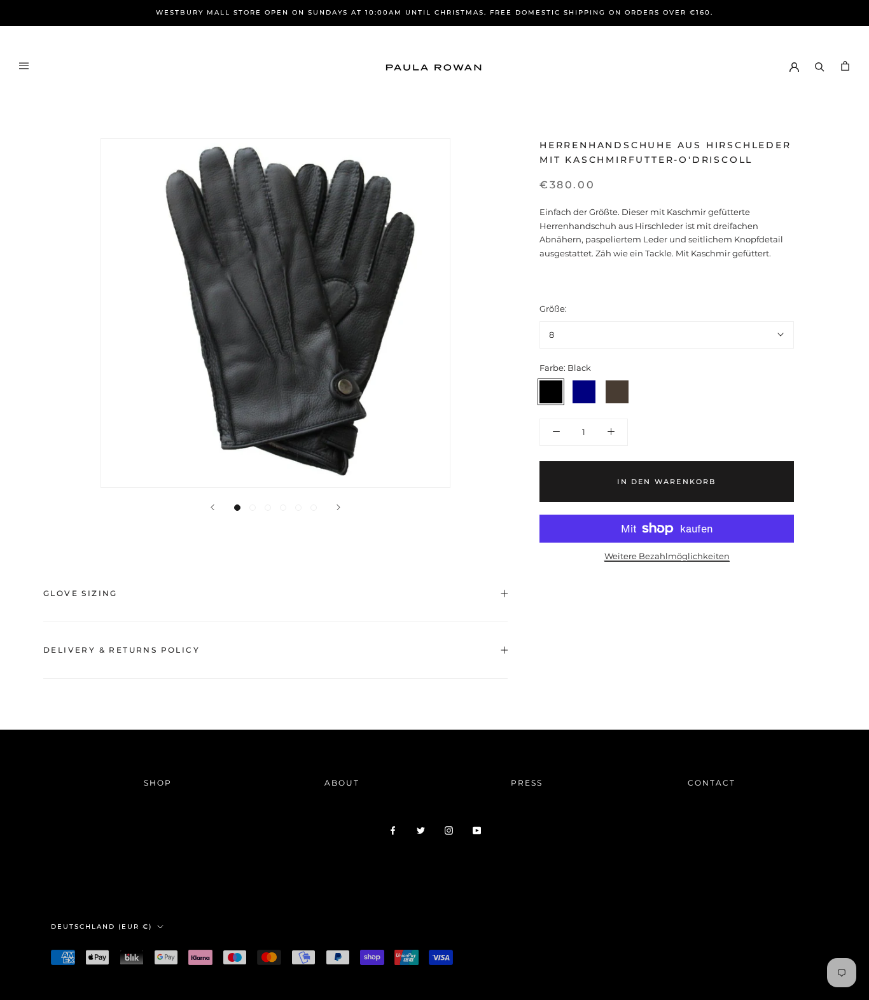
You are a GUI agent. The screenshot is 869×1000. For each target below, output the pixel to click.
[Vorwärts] (338, 507)
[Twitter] (421, 830)
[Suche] (819, 66)
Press (527, 783)
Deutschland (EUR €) (101, 926)
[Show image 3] (268, 507)
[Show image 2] (252, 507)
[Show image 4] (283, 507)
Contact (711, 783)
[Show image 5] (298, 507)
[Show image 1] (237, 507)
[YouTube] (477, 830)
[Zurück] (212, 507)
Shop (158, 783)
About (341, 783)
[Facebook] (393, 830)
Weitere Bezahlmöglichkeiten (667, 556)
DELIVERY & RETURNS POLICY (121, 650)
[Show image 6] (313, 507)
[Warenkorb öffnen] (845, 66)
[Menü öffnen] (24, 66)
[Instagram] (449, 830)
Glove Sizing (80, 593)
